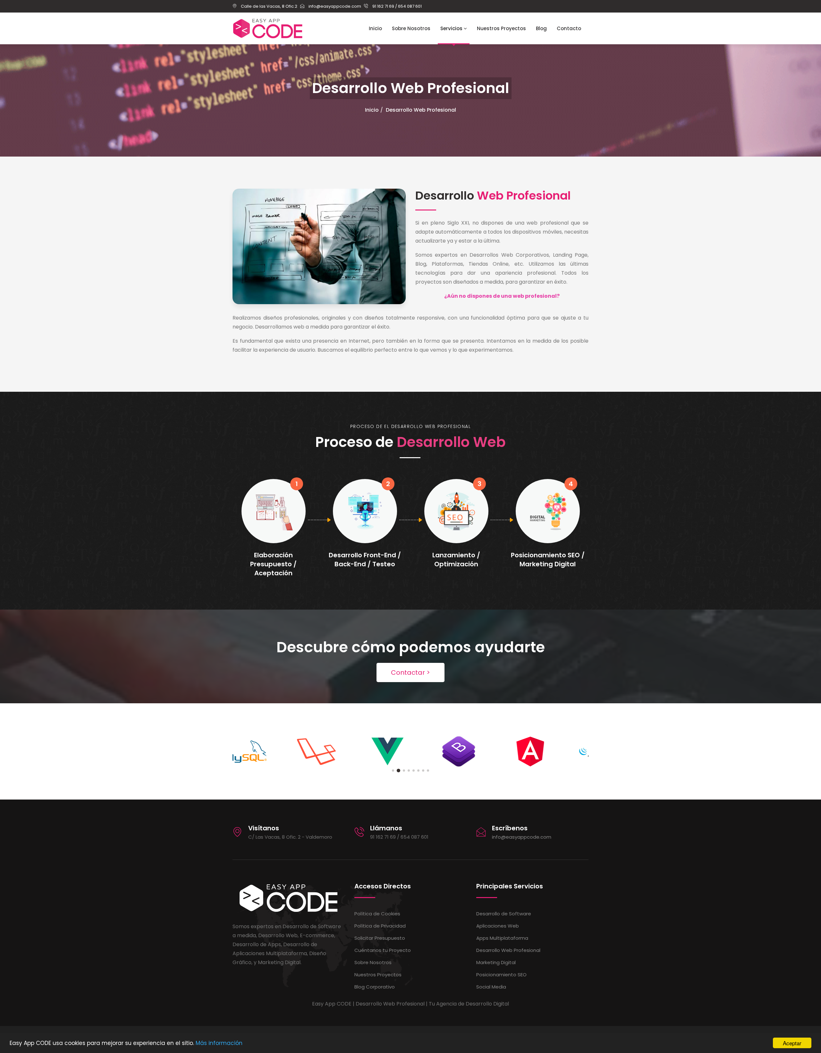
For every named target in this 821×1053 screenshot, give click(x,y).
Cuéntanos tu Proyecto (382, 950)
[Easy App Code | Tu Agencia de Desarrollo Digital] (268, 28)
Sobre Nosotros (411, 28)
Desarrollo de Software (503, 913)
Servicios (452, 28)
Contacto (569, 28)
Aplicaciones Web (497, 925)
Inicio (375, 28)
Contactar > (410, 672)
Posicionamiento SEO (501, 974)
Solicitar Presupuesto (379, 938)
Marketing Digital (496, 962)
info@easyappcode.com (521, 837)
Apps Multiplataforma (502, 938)
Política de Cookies (377, 913)
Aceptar (792, 1043)
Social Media (491, 986)
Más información (219, 1043)
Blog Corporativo (374, 986)
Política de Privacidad (380, 925)
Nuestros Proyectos (501, 28)
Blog (541, 28)
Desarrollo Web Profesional (421, 110)
